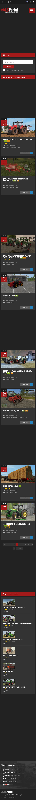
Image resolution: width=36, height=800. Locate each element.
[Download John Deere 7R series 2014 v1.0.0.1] (18, 512)
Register (12, 2)
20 (28, 544)
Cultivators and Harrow (23, 417)
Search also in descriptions (14, 70)
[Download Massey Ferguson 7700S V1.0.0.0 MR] (18, 127)
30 (32, 544)
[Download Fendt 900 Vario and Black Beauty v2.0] (18, 359)
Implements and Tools (11, 417)
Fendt (12, 264)
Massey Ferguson (15, 147)
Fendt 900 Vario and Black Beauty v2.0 (17, 372)
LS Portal (9, 10)
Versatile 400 (10, 296)
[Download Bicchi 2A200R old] (18, 474)
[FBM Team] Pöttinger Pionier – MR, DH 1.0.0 (16, 180)
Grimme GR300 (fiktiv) (15, 411)
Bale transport (13, 492)
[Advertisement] (18, 33)
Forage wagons (14, 187)
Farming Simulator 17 (11, 145)
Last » (20, 548)
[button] (32, 10)
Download (25, 153)
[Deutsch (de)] (30, 2)
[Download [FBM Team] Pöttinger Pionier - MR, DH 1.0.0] (18, 167)
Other (12, 302)
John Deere (13, 532)
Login (5, 2)
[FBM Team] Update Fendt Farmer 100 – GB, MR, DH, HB (17, 257)
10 (25, 544)
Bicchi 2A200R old (12, 486)
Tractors (8, 147)
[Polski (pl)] (33, 2)
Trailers (7, 187)
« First (5, 544)
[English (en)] (27, 2)
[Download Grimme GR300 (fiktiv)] (18, 398)
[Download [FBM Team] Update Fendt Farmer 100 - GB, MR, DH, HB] (18, 244)
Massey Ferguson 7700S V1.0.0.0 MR (17, 140)
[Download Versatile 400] (18, 283)
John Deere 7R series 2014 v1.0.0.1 (17, 524)
